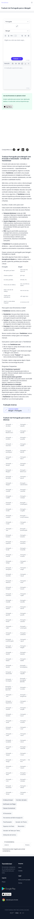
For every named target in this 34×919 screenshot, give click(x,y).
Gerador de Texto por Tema (11, 830)
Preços (3, 882)
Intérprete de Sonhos (9, 835)
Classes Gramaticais (9, 808)
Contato (20, 870)
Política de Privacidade (24, 879)
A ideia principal (8, 800)
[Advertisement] (17, 127)
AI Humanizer (7, 813)
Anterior (7, 845)
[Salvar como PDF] (25, 63)
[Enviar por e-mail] (19, 63)
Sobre (19, 867)
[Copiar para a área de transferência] (22, 35)
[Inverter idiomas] (17, 26)
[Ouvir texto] (25, 35)
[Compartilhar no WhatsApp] (22, 63)
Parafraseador (7, 822)
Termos (20, 883)
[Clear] (28, 35)
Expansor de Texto (8, 826)
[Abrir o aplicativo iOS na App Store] (8, 106)
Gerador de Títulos (21, 822)
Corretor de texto (21, 800)
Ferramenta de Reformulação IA (12, 818)
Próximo (27, 845)
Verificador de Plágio (9, 804)
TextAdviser (7, 864)
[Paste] (5, 35)
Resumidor (21, 826)
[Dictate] (8, 35)
